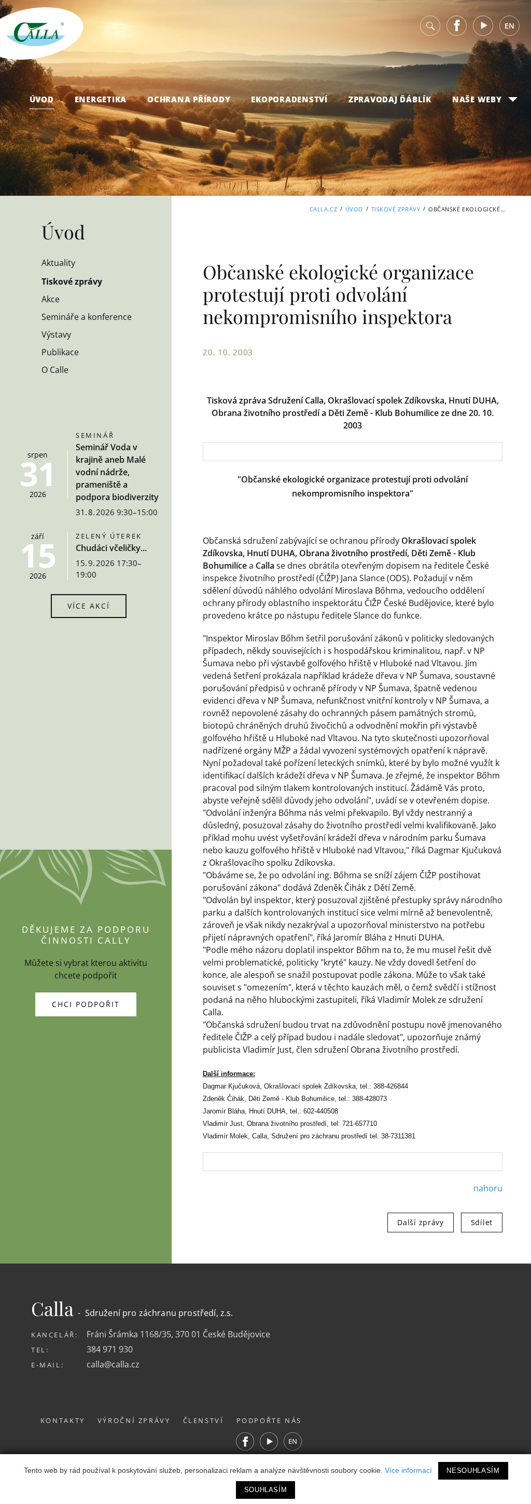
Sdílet (482, 1222)
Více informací (408, 1470)
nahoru (487, 1188)
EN (509, 26)
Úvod (42, 99)
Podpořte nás (269, 1420)
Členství (203, 1420)
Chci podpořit (86, 1004)
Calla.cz (323, 209)
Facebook (457, 26)
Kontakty (62, 1420)
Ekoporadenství (289, 99)
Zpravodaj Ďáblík (389, 99)
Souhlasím (265, 1490)
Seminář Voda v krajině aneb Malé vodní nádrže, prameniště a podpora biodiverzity (117, 472)
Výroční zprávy (134, 1420)
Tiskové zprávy (396, 209)
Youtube (483, 26)
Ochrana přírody (188, 99)
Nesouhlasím (472, 1470)
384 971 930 (110, 1349)
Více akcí (88, 606)
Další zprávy (420, 1222)
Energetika (101, 99)
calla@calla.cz (113, 1364)
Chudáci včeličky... (111, 548)
